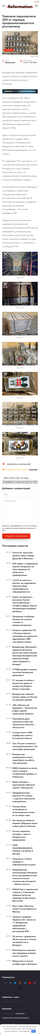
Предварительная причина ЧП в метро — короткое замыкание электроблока (23, 797)
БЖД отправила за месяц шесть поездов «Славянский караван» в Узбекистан (24, 772)
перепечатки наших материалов (15, 1018)
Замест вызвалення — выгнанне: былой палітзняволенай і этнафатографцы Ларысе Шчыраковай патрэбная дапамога (24, 604)
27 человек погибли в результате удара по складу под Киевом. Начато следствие (23, 684)
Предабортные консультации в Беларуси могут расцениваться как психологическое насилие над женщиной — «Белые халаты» (24, 877)
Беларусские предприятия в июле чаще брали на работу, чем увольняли (23, 758)
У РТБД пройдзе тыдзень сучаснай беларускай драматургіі (24, 672)
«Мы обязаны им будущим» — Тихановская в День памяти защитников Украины (24, 709)
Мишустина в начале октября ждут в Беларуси (24, 962)
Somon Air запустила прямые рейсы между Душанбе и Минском (23, 556)
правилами (20, 1013)
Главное (9, 50)
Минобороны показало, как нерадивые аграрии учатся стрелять (24, 953)
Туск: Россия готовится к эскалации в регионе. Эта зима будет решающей (24, 746)
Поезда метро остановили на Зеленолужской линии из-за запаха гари (23, 810)
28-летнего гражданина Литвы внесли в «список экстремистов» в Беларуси (24, 940)
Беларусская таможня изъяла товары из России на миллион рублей (24, 697)
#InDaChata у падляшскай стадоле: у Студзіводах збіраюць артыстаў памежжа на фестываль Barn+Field (25, 895)
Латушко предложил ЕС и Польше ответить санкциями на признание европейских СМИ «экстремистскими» (24, 636)
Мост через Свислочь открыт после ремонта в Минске (24, 909)
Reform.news (10, 62)
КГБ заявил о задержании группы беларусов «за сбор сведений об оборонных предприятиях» (25, 569)
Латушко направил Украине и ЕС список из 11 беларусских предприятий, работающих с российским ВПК (24, 924)
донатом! (33, 469)
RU (35, 2)
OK (33, 1031)
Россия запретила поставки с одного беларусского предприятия (21, 835)
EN (38, 2)
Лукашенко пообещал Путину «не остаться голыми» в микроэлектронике (23, 620)
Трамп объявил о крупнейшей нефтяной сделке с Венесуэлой (23, 785)
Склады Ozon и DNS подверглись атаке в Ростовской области (22, 735)
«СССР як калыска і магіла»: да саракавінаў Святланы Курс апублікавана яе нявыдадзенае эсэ (24, 586)
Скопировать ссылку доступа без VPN (19, 482)
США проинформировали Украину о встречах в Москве (22, 849)
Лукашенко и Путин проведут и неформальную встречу (24, 862)
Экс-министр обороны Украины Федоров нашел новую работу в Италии (24, 823)
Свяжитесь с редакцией (19, 464)
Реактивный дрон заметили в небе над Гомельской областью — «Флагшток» (24, 723)
